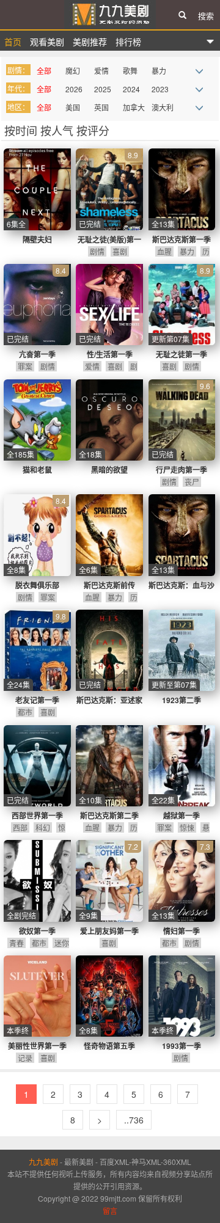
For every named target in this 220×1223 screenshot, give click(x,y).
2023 (160, 89)
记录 (25, 1058)
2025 (102, 89)
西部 (20, 827)
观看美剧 (47, 41)
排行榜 (128, 41)
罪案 (25, 366)
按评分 (92, 130)
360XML (177, 1161)
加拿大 (134, 107)
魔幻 (72, 70)
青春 (16, 943)
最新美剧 (79, 1161)
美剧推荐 (90, 41)
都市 (25, 712)
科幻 (42, 827)
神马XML (146, 1161)
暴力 (159, 70)
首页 (12, 41)
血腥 (164, 251)
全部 (44, 70)
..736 (134, 1120)
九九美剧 (110, 14)
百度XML (114, 1161)
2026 (73, 89)
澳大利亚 (163, 108)
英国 (101, 107)
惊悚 (187, 827)
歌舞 (130, 70)
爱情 (101, 70)
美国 (72, 107)
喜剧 (119, 251)
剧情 (97, 251)
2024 (131, 89)
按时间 (22, 130)
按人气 (58, 130)
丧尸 (192, 481)
